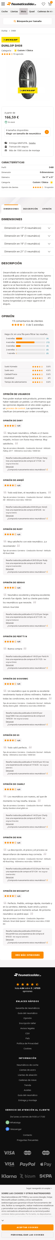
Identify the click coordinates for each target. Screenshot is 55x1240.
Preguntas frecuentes (27, 1140)
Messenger (16, 1129)
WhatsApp (15, 1122)
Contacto (27, 1134)
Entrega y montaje (27, 1100)
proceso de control (15, 408)
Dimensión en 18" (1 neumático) (22, 235)
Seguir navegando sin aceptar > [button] (39, 1188)
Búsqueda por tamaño (29, 21)
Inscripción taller (27, 1023)
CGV (27, 1033)
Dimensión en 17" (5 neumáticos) (22, 228)
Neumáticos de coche (27, 1064)
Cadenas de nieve (27, 1079)
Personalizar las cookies (27, 1235)
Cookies (28, 1048)
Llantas (14, 11)
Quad (32, 11)
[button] (27, 338)
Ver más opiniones (27, 955)
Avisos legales (27, 1028)
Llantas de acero (27, 1069)
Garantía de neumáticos (28, 1008)
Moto (23, 11)
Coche (4, 11)
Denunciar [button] (10, 467)
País (28, 1038)
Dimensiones (11, 209)
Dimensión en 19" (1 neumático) (22, 243)
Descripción (30, 209)
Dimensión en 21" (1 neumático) (22, 251)
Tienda (27, 1085)
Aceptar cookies (27, 1227)
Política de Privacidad (27, 1043)
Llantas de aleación (27, 1074)
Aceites (27, 1090)
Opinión (47, 209)
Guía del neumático (27, 1013)
